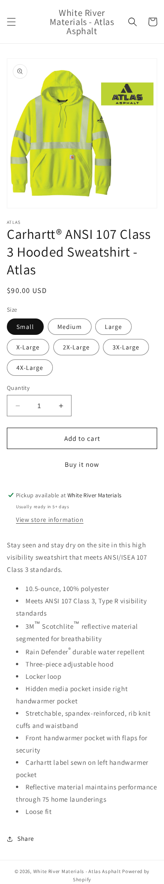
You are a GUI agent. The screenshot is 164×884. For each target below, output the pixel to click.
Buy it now (82, 464)
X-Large (28, 347)
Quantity (18, 388)
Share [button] (25, 838)
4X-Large (29, 368)
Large (113, 327)
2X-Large (76, 347)
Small (25, 327)
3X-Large (126, 347)
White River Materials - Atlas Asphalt (77, 871)
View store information (49, 519)
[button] (11, 22)
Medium (69, 327)
